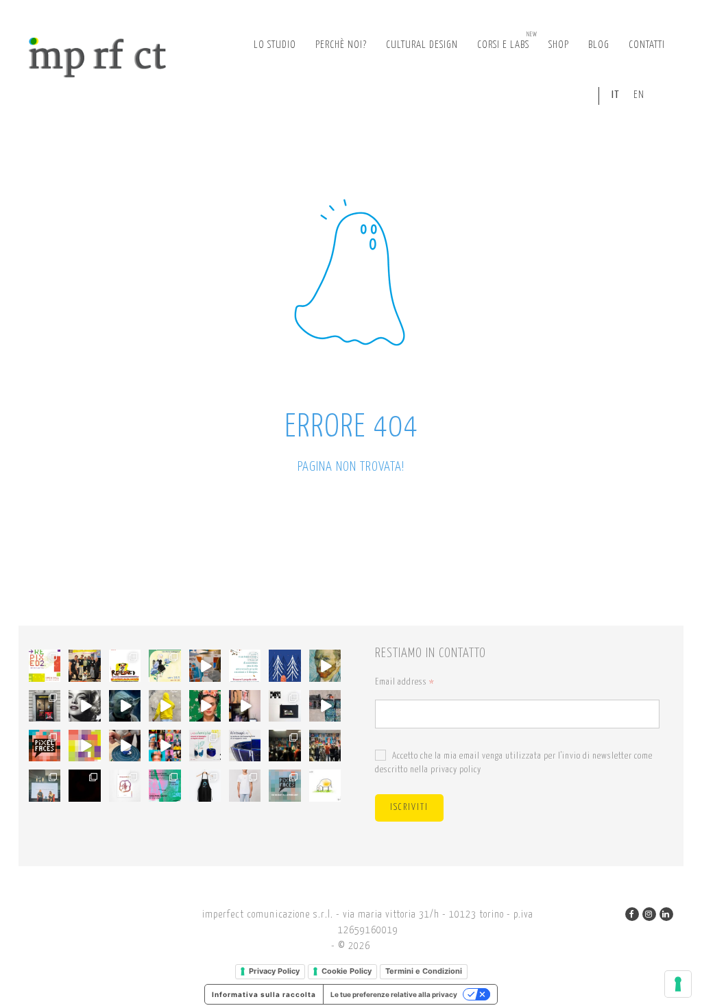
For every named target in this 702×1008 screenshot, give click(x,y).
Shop (558, 45)
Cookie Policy (347, 971)
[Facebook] (632, 914)
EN (638, 95)
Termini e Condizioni (423, 971)
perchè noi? (341, 45)
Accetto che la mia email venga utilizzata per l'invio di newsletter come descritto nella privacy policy (514, 763)
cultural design (422, 45)
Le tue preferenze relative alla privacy (393, 994)
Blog (598, 45)
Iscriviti (409, 807)
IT (616, 95)
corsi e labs (507, 41)
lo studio (275, 45)
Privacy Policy (274, 971)
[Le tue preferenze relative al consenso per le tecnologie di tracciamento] (678, 984)
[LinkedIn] (666, 914)
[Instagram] (649, 914)
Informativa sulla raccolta (264, 994)
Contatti (647, 45)
